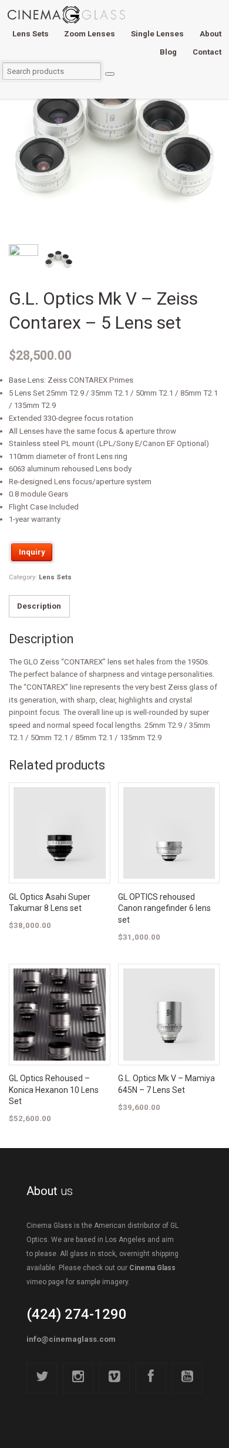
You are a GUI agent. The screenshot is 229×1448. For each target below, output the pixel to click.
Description (39, 606)
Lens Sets (30, 33)
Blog (168, 52)
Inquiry (32, 552)
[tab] (39, 606)
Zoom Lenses (89, 33)
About (210, 33)
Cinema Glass (152, 1268)
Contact (207, 52)
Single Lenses (157, 33)
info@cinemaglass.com (71, 1339)
